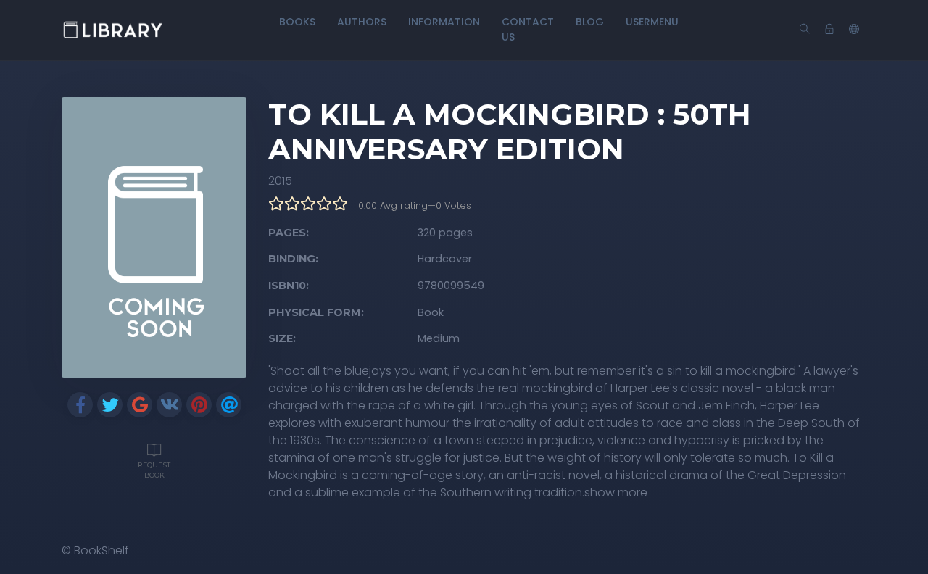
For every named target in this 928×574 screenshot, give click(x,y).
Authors (361, 21)
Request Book (154, 470)
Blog (590, 21)
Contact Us (528, 29)
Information (444, 21)
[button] (854, 29)
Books (297, 21)
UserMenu (652, 21)
